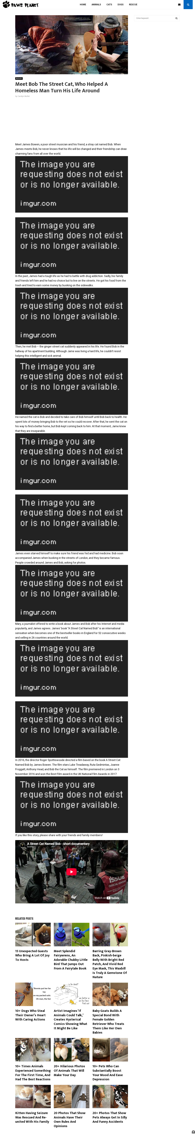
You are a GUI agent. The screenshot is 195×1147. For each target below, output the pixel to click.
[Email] (180, 4)
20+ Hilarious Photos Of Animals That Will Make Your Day (69, 1070)
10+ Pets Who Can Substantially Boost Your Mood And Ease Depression (107, 1072)
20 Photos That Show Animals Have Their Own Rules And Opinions (69, 1119)
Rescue (133, 4)
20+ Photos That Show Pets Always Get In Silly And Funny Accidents (109, 1117)
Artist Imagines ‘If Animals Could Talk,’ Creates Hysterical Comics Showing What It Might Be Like (70, 1019)
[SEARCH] (176, 18)
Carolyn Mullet (24, 96)
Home (83, 4)
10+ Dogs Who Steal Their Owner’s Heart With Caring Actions (30, 1015)
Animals (96, 4)
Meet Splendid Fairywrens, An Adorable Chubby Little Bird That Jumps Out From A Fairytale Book (71, 959)
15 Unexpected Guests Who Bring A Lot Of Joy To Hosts (32, 955)
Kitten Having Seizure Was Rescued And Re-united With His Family (32, 1117)
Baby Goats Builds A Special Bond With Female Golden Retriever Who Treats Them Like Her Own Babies (108, 1021)
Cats (109, 4)
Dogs (121, 4)
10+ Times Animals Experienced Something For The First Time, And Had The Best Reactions (33, 1072)
